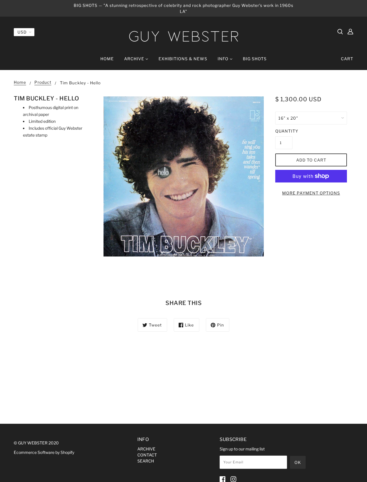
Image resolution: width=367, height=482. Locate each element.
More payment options (311, 193)
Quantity (283, 131)
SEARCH (145, 460)
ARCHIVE (146, 448)
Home (20, 82)
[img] (340, 31)
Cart (347, 58)
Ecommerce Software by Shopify (44, 452)
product (42, 82)
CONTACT (147, 454)
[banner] (183, 36)
